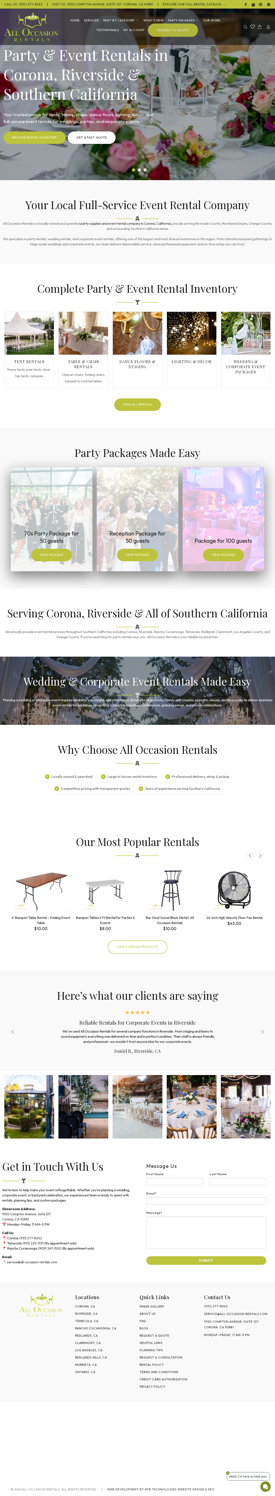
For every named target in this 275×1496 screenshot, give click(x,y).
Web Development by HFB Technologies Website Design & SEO (160, 1489)
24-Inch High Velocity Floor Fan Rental (234, 917)
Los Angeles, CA (89, 1350)
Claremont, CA (88, 1343)
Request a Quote (154, 1336)
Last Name (218, 1174)
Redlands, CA (86, 1336)
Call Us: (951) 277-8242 (23, 4)
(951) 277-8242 (30, 1238)
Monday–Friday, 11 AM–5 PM (227, 1335)
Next (260, 855)
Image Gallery (152, 1306)
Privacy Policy (152, 1387)
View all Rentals (137, 404)
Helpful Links (151, 1343)
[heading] (206, 1166)
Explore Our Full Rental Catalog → (194, 4)
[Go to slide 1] (133, 170)
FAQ (143, 1321)
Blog (144, 1328)
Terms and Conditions (159, 1372)
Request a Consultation (161, 1357)
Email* (151, 1193)
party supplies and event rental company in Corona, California (126, 223)
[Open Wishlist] (252, 26)
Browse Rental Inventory (34, 137)
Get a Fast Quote (91, 137)
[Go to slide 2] (139, 170)
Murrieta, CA (86, 1365)
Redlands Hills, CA (91, 1357)
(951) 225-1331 (33, 1243)
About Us (148, 1314)
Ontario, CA (85, 1372)
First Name (155, 1174)
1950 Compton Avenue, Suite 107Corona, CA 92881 (231, 1324)
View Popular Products (137, 947)
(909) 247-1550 (49, 1248)
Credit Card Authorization (164, 1379)
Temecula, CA (86, 1321)
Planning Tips (151, 1350)
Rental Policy (152, 1365)
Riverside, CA (86, 1314)
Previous (250, 855)
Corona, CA (85, 1306)
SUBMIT (206, 1260)
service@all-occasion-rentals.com (32, 1262)
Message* (154, 1213)
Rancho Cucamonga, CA (95, 1328)
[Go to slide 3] (145, 170)
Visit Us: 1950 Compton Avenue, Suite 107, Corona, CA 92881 (102, 4)
